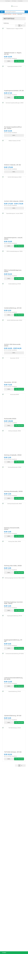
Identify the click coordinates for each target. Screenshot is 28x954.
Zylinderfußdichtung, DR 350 (12, 715)
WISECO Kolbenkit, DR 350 (12, 165)
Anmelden (20, 1)
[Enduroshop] (14, 6)
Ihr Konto (14, 1)
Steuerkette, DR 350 (10, 382)
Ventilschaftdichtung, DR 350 (12, 308)
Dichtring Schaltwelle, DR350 (12, 455)
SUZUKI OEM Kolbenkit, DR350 (13, 201)
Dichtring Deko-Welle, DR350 (13, 565)
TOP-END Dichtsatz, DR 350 (12, 752)
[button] (24, 25)
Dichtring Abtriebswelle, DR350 (13, 491)
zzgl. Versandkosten (13, 58)
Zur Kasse (8, 1)
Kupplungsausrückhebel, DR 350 (14, 90)
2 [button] (21, 25)
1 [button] (19, 25)
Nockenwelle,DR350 (10, 418)
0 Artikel (4, 952)
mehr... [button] (9, 61)
